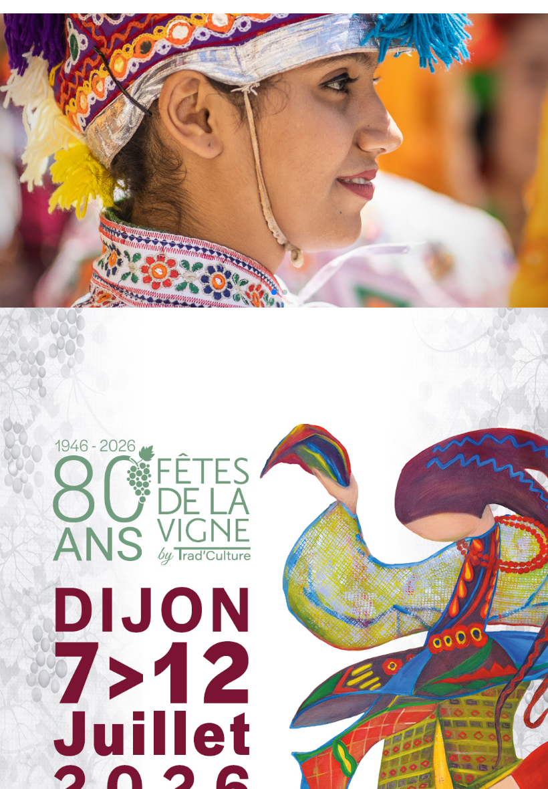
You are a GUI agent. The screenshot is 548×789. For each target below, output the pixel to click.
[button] (263, 292)
